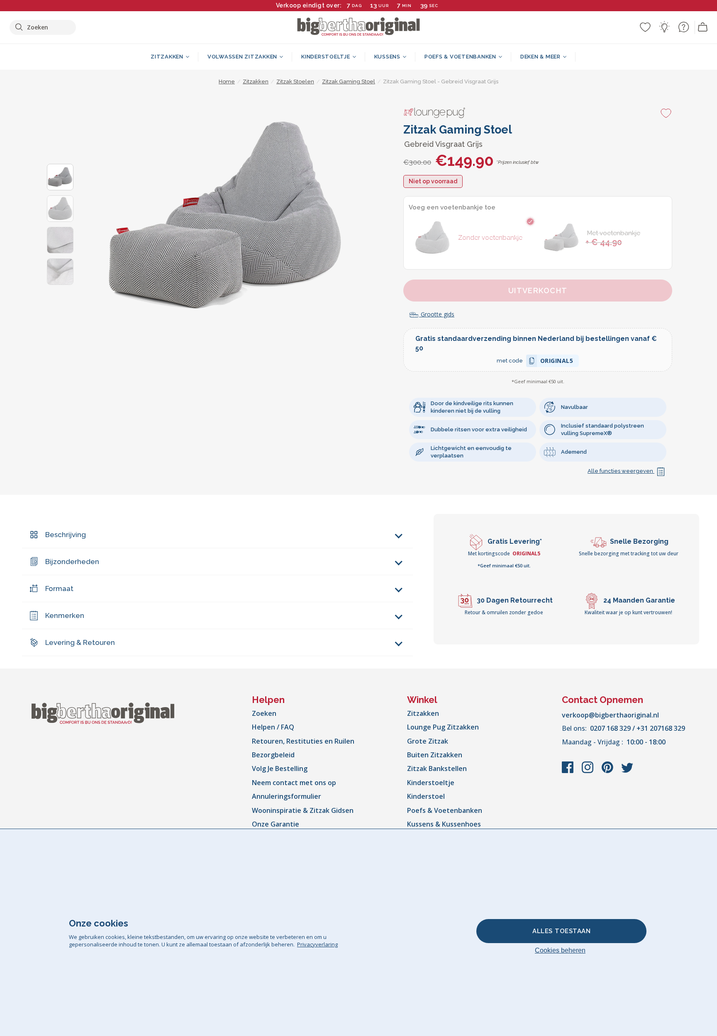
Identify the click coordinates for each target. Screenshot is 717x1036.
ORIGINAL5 (556, 362)
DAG (357, 5)
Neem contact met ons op (294, 782)
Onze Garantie (275, 824)
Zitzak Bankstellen (437, 768)
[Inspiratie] (664, 27)
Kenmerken (64, 615)
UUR (383, 5)
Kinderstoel (426, 796)
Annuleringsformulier (286, 796)
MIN (407, 5)
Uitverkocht (538, 290)
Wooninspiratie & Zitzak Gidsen (303, 810)
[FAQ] (683, 27)
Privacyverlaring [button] (317, 944)
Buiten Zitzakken (434, 754)
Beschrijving (65, 534)
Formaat (59, 588)
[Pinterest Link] (608, 771)
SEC (433, 5)
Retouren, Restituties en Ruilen (303, 741)
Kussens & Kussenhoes (444, 824)
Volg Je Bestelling (279, 768)
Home (227, 81)
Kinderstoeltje (430, 782)
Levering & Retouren (80, 642)
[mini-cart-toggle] (703, 27)
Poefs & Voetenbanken (444, 810)
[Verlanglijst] (645, 27)
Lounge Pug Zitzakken (443, 727)
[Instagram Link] (588, 771)
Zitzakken (423, 713)
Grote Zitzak (427, 741)
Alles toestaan (561, 931)
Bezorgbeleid (273, 754)
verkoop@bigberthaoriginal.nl (610, 715)
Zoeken (264, 713)
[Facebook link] (568, 771)
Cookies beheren (560, 950)
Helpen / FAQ (273, 727)
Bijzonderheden (72, 561)
